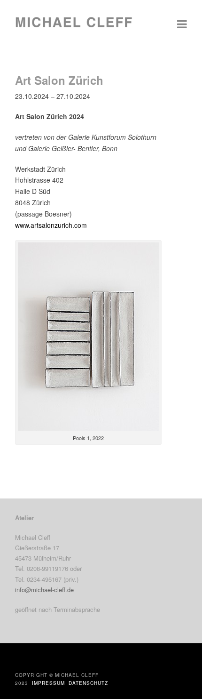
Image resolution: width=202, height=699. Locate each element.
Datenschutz (88, 683)
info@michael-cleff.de (44, 589)
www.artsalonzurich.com (51, 225)
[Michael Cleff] (73, 27)
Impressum (48, 683)
